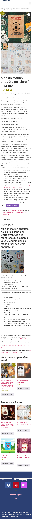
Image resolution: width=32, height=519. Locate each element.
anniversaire (10, 212)
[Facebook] (8, 485)
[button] (30, 3)
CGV (16, 499)
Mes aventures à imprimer (13, 8)
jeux (9, 214)
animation (4, 212)
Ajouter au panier (12, 205)
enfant (26, 212)
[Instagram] (24, 485)
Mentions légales (16, 495)
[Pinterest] (16, 485)
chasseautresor (19, 212)
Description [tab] (6, 219)
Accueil (3, 8)
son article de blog (21, 339)
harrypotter (4, 214)
